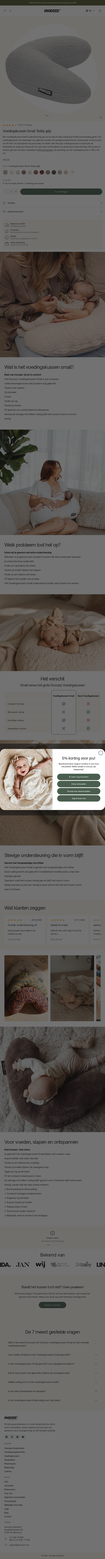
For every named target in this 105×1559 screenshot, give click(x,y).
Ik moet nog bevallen (79, 777)
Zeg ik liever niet (79, 798)
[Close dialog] (101, 753)
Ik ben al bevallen (79, 784)
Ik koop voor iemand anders (78, 791)
